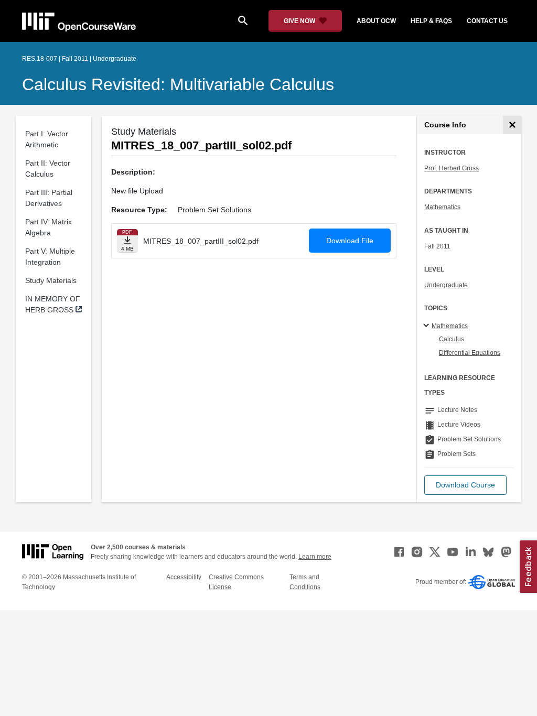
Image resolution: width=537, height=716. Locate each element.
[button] (465, 485)
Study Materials (51, 280)
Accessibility (183, 577)
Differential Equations (469, 352)
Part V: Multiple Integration (50, 256)
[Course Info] (512, 125)
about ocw (376, 21)
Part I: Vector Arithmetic (46, 139)
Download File (349, 240)
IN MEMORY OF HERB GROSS (52, 304)
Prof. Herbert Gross (451, 168)
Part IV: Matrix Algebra (48, 227)
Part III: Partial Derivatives (48, 198)
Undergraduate (446, 285)
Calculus (451, 339)
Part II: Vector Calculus (47, 168)
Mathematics (442, 207)
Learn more (314, 556)
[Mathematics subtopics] (428, 326)
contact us (487, 21)
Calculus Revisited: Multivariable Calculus (178, 84)
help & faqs (431, 21)
